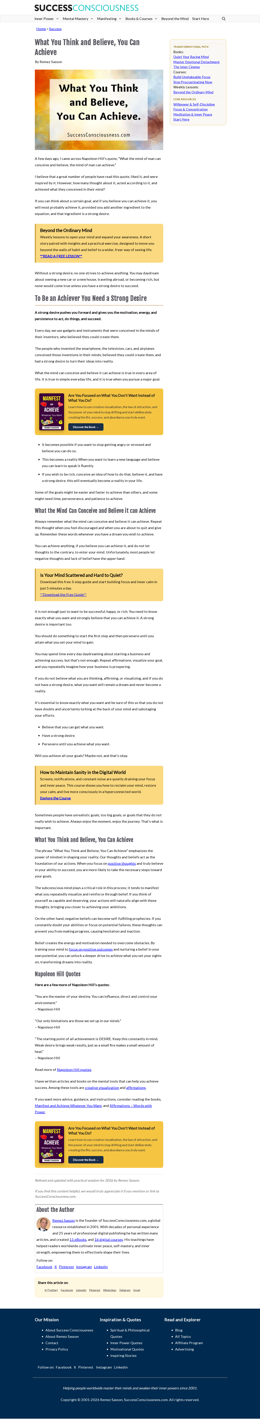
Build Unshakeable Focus (191, 77)
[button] (223, 18)
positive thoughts (122, 863)
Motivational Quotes (127, 1349)
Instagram (84, 1266)
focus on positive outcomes (91, 949)
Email (136, 1290)
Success (55, 28)
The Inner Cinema (186, 67)
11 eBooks (78, 1239)
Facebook (44, 1266)
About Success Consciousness (69, 1330)
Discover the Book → (86, 427)
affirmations (136, 1087)
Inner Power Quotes (126, 1343)
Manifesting (107, 18)
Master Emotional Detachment (196, 62)
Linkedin (101, 1266)
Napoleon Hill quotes (74, 1069)
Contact (51, 1343)
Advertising (184, 1349)
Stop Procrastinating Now (192, 82)
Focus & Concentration (190, 109)
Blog (179, 1330)
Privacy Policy (56, 1349)
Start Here (200, 18)
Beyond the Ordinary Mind (193, 92)
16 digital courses (108, 1239)
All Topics (183, 1336)
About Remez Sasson (62, 1336)
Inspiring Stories (123, 1355)
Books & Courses (138, 18)
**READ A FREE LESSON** (61, 256)
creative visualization (102, 1087)
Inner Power (44, 18)
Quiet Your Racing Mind (191, 57)
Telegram (125, 1290)
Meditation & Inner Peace (192, 114)
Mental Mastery (75, 18)
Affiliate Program (189, 1343)
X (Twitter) (51, 1290)
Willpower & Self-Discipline (194, 104)
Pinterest (66, 1266)
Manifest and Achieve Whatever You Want (68, 1105)
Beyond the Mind (175, 18)
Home (41, 28)
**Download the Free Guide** (63, 594)
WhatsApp (109, 1290)
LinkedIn (81, 1290)
